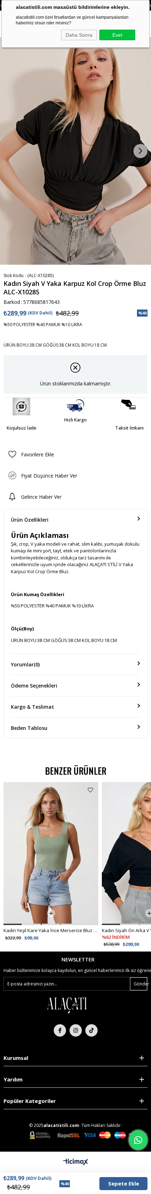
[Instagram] (76, 1030)
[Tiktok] (91, 1030)
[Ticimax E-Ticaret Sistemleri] (75, 1162)
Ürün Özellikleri (29, 519)
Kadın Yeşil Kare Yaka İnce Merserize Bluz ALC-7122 (51, 930)
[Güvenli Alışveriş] (88, 1135)
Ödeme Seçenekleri (34, 685)
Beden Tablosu (29, 728)
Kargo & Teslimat (32, 706)
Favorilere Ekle (90, 790)
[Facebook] (60, 1030)
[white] (67, 1004)
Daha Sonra (79, 35)
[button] (13, 924)
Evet (117, 35)
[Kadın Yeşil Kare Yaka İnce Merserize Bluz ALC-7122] (51, 853)
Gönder (140, 984)
